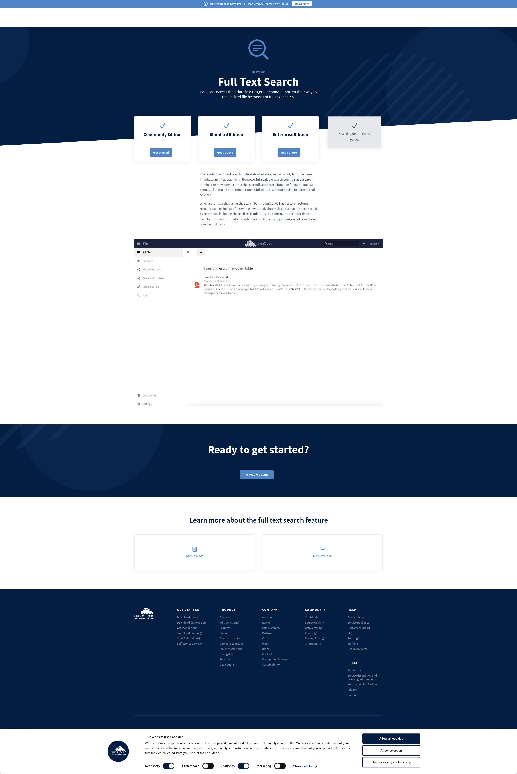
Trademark (354, 670)
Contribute (311, 617)
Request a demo (358, 649)
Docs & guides (356, 617)
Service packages (358, 622)
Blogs (265, 649)
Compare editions (231, 638)
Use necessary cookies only (391, 762)
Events (266, 622)
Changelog (226, 654)
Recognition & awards (276, 659)
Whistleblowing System (362, 684)
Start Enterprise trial (189, 638)
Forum (309, 633)
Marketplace (322, 556)
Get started (161, 152)
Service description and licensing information (362, 677)
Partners (267, 633)
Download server (187, 617)
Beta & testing (314, 628)
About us (267, 617)
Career (266, 638)
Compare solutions (231, 643)
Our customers (271, 628)
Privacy (352, 690)
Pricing (224, 633)
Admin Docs (194, 556)
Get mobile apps (187, 628)
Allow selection (391, 750)
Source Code (313, 622)
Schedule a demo (257, 474)
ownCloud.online (188, 633)
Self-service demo (188, 643)
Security (225, 659)
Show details (302, 766)
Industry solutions (231, 649)
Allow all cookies (391, 738)
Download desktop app (191, 622)
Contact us (269, 654)
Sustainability (271, 664)
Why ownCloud (229, 622)
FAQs (351, 633)
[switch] (208, 766)
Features (225, 628)
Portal (351, 638)
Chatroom (311, 643)
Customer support (359, 628)
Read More (302, 4)
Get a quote (225, 152)
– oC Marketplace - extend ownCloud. (249, 4)
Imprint (352, 695)
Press (265, 643)
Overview (225, 617)
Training (353, 643)
